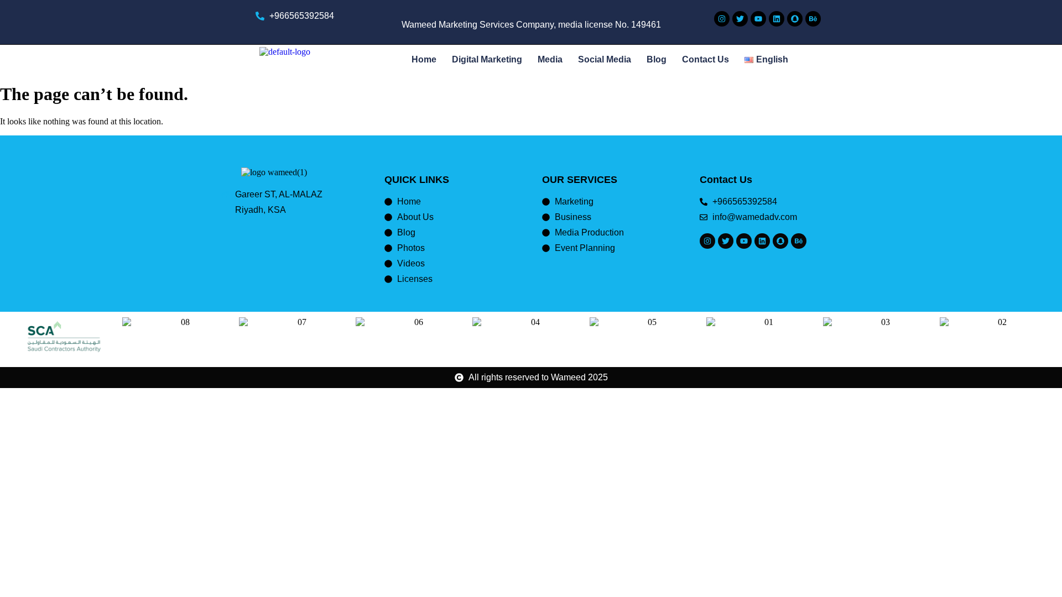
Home (424, 59)
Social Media (604, 59)
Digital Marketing (487, 59)
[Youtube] (758, 19)
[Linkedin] (776, 19)
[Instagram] (722, 19)
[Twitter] (740, 19)
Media (550, 59)
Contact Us (705, 59)
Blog (657, 59)
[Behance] (813, 19)
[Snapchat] (795, 19)
